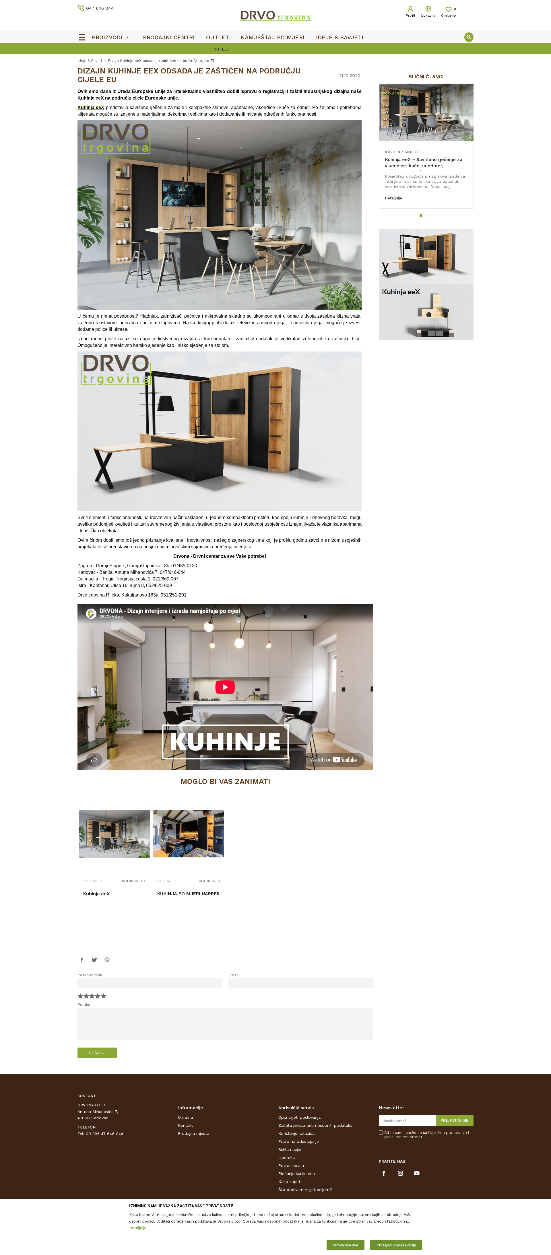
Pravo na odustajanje (298, 1141)
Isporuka (286, 1157)
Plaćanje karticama (296, 1173)
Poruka (83, 1005)
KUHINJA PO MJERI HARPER (188, 893)
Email (233, 975)
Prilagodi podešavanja (396, 1245)
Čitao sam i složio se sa (426, 1134)
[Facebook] (82, 962)
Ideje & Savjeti (90, 61)
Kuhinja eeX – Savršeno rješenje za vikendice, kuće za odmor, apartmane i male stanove (423, 166)
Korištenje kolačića (296, 1133)
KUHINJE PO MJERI (96, 881)
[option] (275, 49)
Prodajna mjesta (193, 1133)
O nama (185, 1117)
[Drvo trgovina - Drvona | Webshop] (275, 15)
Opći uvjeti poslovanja (299, 1117)
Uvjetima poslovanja (447, 1132)
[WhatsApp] (106, 962)
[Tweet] (94, 962)
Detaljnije (393, 198)
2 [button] (430, 217)
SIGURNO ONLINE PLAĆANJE (275, 49)
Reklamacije (289, 1149)
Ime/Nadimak (89, 975)
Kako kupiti (289, 1181)
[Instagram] (400, 1173)
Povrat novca (291, 1165)
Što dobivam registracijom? (305, 1189)
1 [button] (422, 217)
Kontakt (185, 1125)
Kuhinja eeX (96, 893)
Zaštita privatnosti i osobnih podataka (315, 1125)
